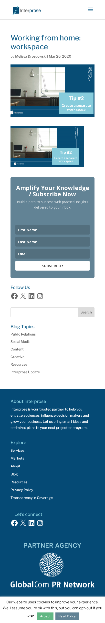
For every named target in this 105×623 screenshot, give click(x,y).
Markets (17, 458)
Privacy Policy (21, 490)
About (15, 466)
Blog (14, 474)
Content (17, 349)
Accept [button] (45, 616)
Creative (17, 357)
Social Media (20, 341)
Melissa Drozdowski (30, 56)
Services (17, 450)
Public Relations (23, 334)
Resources (18, 364)
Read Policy (67, 616)
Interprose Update (25, 372)
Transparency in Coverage (31, 498)
